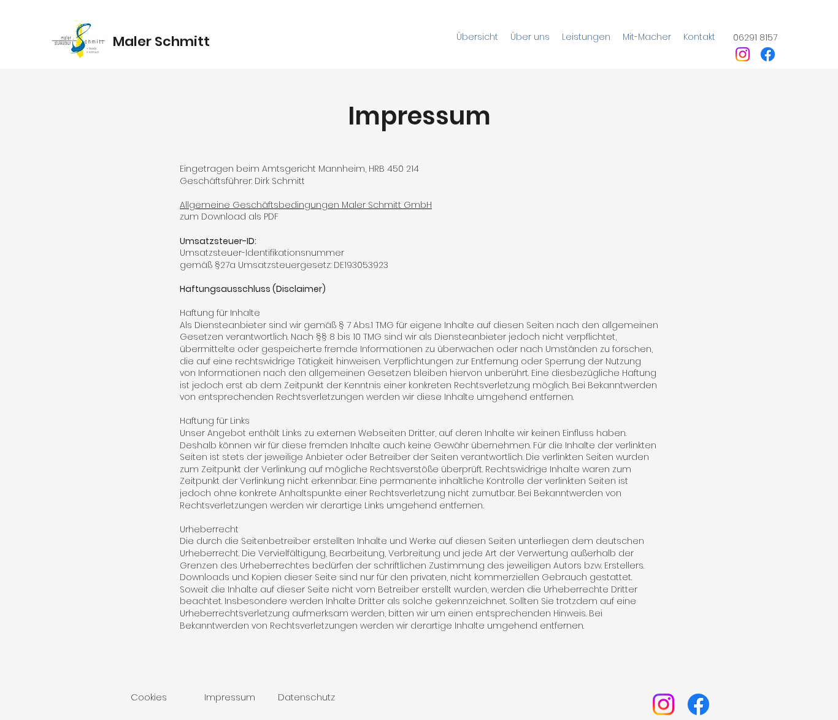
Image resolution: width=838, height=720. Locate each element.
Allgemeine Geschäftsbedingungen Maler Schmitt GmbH (306, 205)
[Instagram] (742, 54)
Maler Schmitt (161, 41)
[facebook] (767, 54)
